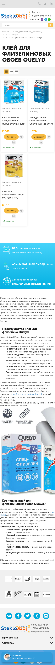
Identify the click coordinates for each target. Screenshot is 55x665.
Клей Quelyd (12, 34)
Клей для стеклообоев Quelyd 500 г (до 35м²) (13, 194)
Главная (5, 31)
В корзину (11, 137)
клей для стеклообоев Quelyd (27, 394)
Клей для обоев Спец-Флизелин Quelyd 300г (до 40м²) (13, 120)
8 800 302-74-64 (39, 624)
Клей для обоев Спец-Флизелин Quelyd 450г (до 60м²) (41, 120)
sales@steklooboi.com (40, 632)
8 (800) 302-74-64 (41, 15)
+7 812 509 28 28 (40, 628)
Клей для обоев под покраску (27, 31)
